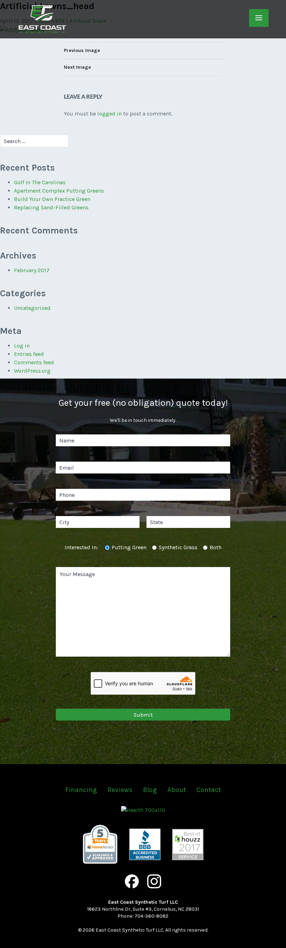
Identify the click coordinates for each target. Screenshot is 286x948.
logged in (109, 113)
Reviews (120, 790)
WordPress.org (32, 370)
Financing (81, 790)
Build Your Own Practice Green (52, 199)
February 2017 (32, 270)
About (176, 790)
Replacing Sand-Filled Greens (51, 207)
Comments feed (34, 362)
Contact (208, 790)
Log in (22, 345)
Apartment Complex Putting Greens (59, 190)
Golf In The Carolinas (40, 182)
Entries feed (29, 354)
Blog (150, 790)
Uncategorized (32, 308)
